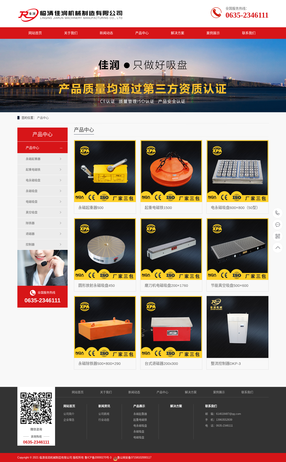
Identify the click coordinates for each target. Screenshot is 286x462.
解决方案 (177, 33)
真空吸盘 (31, 212)
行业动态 (103, 419)
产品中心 (142, 33)
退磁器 (30, 233)
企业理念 (68, 419)
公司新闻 (103, 413)
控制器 (30, 244)
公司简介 (68, 413)
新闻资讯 (104, 406)
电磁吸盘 (31, 201)
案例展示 (213, 33)
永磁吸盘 (31, 191)
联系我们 (248, 33)
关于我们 (70, 33)
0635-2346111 (277, 213)
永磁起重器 (33, 159)
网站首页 (35, 33)
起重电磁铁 (33, 169)
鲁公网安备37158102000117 (134, 457)
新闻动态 (106, 33)
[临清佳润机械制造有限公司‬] (71, 13)
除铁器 (30, 223)
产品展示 (139, 406)
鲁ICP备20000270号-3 (98, 457)
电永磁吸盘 (33, 180)
